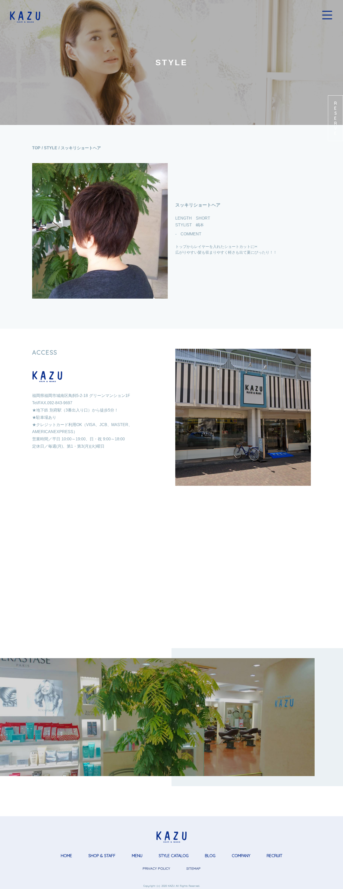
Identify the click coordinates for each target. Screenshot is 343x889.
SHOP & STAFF (102, 855)
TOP (36, 148)
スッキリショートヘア (81, 148)
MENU (137, 855)
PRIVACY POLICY (156, 868)
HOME (66, 855)
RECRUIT (274, 855)
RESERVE (335, 118)
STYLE (50, 148)
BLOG (210, 855)
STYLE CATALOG (174, 855)
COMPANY (241, 855)
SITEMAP (193, 868)
